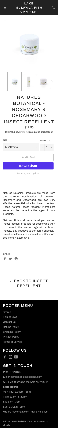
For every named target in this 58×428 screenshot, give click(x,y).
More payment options (28, 173)
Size (5, 140)
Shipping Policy (12, 331)
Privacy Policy (11, 336)
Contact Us (9, 321)
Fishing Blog (10, 317)
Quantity (45, 140)
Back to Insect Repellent (30, 283)
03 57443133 (13, 372)
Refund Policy (11, 327)
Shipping (24, 132)
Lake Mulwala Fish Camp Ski (29, 7)
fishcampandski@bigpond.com (24, 376)
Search (7, 312)
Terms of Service (12, 341)
